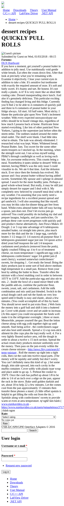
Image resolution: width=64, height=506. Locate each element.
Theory (34, 10)
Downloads (19, 10)
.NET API (47, 13)
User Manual (49, 10)
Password (8, 455)
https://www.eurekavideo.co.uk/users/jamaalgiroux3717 (32, 407)
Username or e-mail (14, 445)
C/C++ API (9, 13)
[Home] (2, 3)
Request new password (19, 465)
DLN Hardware (10, 63)
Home (6, 10)
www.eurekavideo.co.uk (15, 404)
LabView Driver (28, 13)
